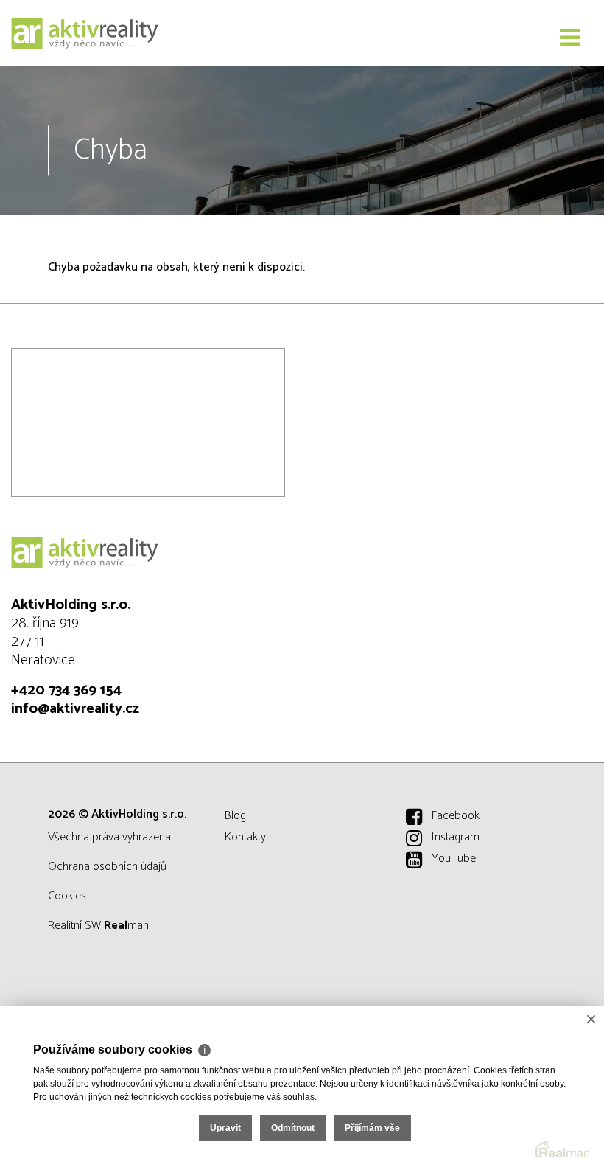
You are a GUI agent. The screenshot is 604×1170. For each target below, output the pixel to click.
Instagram (456, 837)
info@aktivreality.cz (75, 709)
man (126, 926)
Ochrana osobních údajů (107, 867)
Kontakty (245, 837)
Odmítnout (293, 1128)
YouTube (454, 858)
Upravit (225, 1128)
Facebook (456, 816)
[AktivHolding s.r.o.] (84, 33)
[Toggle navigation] (569, 38)
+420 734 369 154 (66, 690)
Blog (235, 816)
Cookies (67, 896)
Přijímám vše (372, 1128)
